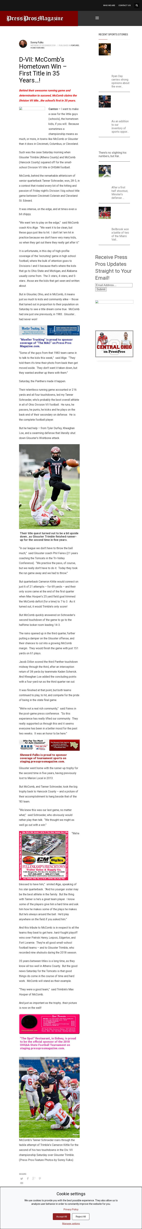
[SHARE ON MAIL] (21, 1183)
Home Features (37, 48)
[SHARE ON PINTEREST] (39, 1178)
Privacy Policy (71, 1209)
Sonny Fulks (36, 42)
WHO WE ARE (109, 5)
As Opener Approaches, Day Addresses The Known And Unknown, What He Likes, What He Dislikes (122, 58)
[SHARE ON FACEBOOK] (27, 1178)
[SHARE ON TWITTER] (21, 1178)
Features (75, 45)
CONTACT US (124, 5)
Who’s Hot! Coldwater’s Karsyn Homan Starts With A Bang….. (114, 145)
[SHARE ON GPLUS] (33, 1178)
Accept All (61, 1216)
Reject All (81, 1216)
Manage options (71, 1223)
